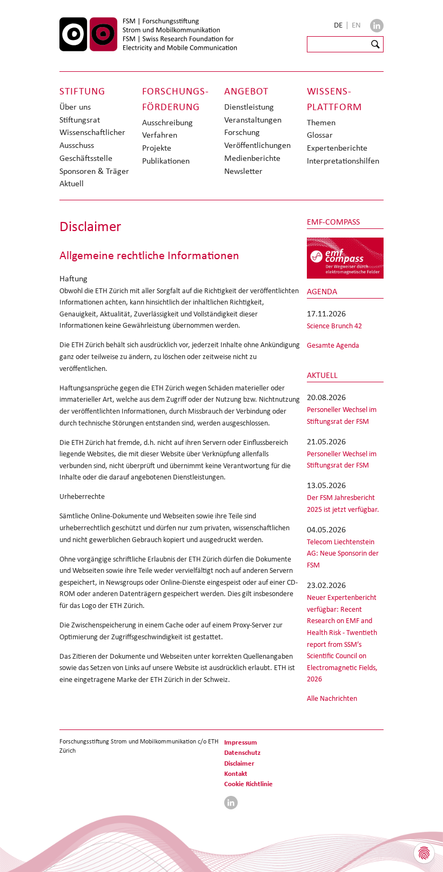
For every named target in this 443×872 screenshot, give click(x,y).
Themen (321, 122)
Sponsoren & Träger (94, 171)
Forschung (242, 132)
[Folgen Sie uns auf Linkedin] (377, 25)
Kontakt (235, 773)
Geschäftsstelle (85, 158)
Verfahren (159, 135)
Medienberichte (252, 158)
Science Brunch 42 (334, 325)
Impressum (240, 742)
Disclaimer (239, 763)
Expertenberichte (337, 148)
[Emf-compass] (345, 257)
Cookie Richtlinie (248, 784)
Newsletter (243, 171)
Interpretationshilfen (343, 161)
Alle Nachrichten (332, 698)
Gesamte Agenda (333, 345)
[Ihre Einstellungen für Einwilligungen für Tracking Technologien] (424, 853)
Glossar (320, 135)
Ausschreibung (167, 122)
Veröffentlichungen (257, 145)
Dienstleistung (249, 107)
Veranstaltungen (252, 119)
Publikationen (166, 161)
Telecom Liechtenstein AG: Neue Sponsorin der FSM (343, 553)
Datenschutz (242, 752)
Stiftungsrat (79, 119)
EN (356, 25)
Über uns (75, 107)
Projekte (156, 148)
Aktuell (71, 183)
